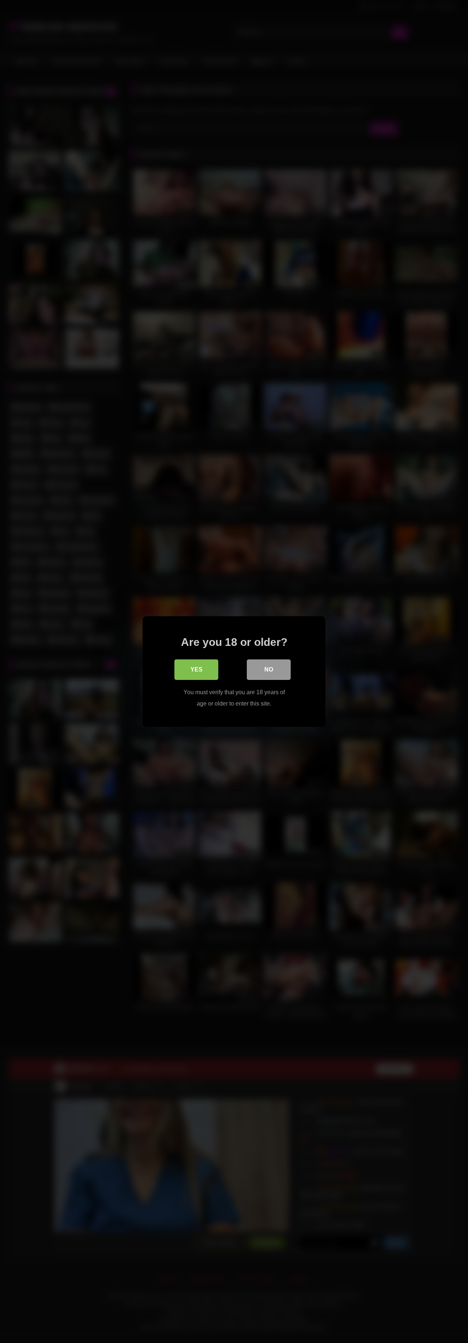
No (268, 669)
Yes (196, 669)
